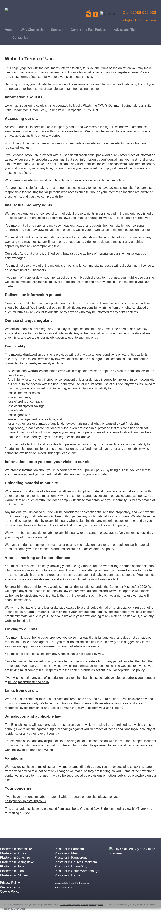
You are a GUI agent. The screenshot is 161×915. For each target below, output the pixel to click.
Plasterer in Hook (12, 866)
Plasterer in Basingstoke (17, 862)
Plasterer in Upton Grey (71, 866)
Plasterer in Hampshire (16, 849)
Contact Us (20, 37)
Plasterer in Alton (12, 871)
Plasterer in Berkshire (15, 857)
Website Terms (10, 887)
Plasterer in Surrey (13, 853)
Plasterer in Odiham (14, 875)
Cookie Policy (9, 891)
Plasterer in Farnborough (72, 857)
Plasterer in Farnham (69, 849)
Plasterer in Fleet (66, 853)
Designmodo (85, 883)
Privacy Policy (10, 882)
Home (9, 29)
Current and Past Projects (88, 29)
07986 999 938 (143, 12)
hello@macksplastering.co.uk (28, 682)
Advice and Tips (125, 29)
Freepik (73, 883)
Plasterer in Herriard (69, 875)
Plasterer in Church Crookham (76, 862)
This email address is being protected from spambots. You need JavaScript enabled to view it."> (71, 808)
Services (57, 29)
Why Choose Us (32, 29)
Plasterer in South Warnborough (77, 871)
